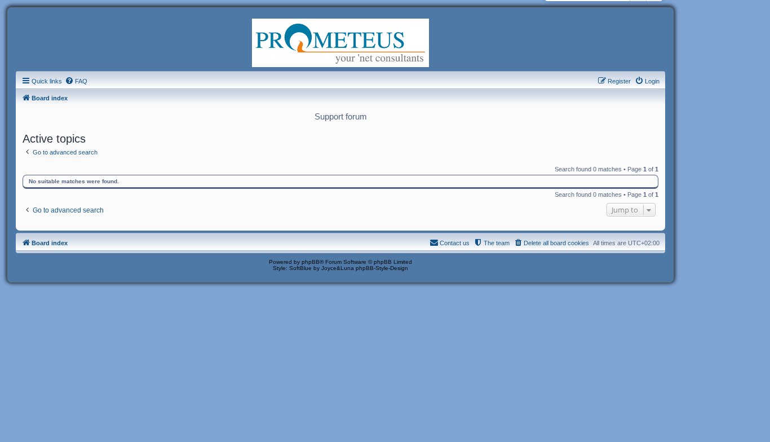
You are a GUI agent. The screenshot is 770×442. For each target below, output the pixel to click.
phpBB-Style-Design (382, 268)
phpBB (311, 262)
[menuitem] (76, 81)
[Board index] (340, 42)
